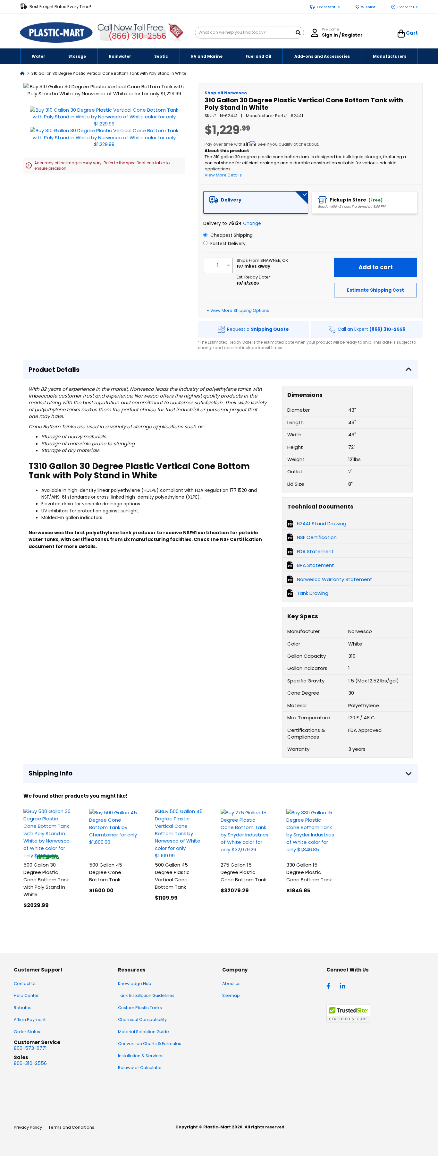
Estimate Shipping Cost (375, 290)
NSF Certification (317, 537)
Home (22, 73)
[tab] (255, 202)
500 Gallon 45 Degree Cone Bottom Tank (105, 872)
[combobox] (249, 33)
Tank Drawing (312, 593)
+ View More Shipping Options (237, 310)
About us (231, 983)
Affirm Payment (30, 1019)
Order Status (328, 7)
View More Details (223, 175)
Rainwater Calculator (140, 1068)
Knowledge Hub (134, 983)
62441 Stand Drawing (321, 523)
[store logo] (56, 32)
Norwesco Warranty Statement (334, 579)
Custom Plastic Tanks (140, 1008)
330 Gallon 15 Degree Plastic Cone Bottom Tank (309, 872)
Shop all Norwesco (226, 93)
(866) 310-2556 (137, 36)
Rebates (22, 1008)
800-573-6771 (30, 1048)
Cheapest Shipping (231, 235)
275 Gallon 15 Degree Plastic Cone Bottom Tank (243, 872)
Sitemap (231, 995)
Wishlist (368, 7)
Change (252, 223)
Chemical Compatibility (142, 1019)
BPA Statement (315, 565)
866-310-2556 (30, 1063)
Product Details (54, 369)
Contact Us (407, 7)
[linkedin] (343, 985)
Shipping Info (50, 773)
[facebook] (329, 985)
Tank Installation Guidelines (146, 995)
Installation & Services (141, 1056)
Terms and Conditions (71, 1127)
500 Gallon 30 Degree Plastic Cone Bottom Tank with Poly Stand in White (46, 879)
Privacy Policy (28, 1127)
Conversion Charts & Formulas (149, 1043)
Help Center (26, 995)
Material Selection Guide (143, 1032)
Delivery (231, 200)
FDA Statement (315, 551)
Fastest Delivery (227, 243)
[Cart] (401, 34)
